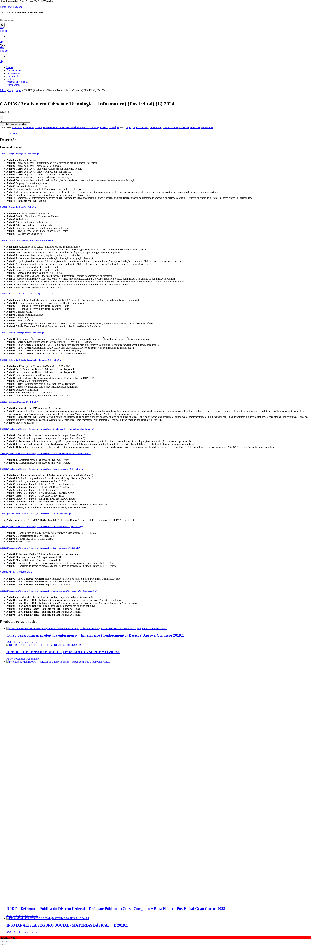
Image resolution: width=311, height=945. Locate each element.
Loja (10, 90)
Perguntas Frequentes (17, 82)
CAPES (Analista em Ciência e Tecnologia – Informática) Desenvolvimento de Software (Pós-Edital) (45, 453)
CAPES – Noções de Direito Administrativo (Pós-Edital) (25, 240)
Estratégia (114, 127)
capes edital (155, 127)
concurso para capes (189, 127)
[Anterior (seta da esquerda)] (1, 944)
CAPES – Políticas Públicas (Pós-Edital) (18, 402)
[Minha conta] (1, 42)
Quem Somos (13, 84)
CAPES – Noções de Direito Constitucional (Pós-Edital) (25, 294)
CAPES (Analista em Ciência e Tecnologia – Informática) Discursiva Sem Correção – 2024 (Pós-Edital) (47, 591)
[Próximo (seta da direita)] (4, 944)
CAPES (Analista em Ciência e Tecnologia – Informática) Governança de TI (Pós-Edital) (40, 526)
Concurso (17, 127)
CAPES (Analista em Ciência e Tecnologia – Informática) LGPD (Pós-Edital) (35, 514)
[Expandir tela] (4, 941)
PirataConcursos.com (11, 7)
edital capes (207, 127)
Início (3, 90)
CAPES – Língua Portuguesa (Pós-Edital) (19, 153)
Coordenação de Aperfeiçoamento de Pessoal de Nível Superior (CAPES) (61, 127)
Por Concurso (13, 70)
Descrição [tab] (11, 133)
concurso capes (170, 127)
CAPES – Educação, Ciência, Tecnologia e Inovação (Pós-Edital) (29, 360)
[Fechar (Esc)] (11, 941)
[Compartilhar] (7, 941)
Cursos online (13, 73)
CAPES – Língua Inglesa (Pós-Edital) (17, 207)
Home (9, 67)
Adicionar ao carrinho (16, 124)
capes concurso (140, 127)
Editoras (10, 79)
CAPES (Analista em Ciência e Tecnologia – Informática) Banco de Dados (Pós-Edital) (39, 548)
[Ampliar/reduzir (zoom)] (1, 941)
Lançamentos (13, 76)
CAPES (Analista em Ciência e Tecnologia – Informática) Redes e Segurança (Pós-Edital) (40, 469)
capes (18, 90)
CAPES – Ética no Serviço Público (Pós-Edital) (21, 332)
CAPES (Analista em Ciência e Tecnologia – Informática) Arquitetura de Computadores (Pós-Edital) (46, 429)
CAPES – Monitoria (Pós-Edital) (15, 572)
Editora (104, 127)
